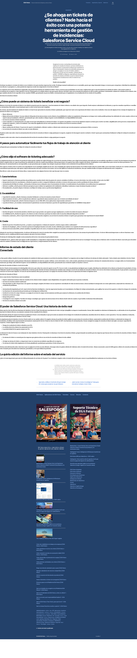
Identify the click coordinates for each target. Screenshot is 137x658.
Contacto (85, 394)
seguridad (71, 372)
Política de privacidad (52, 636)
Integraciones (61, 370)
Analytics (68, 365)
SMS (74, 372)
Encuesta (60, 369)
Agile (61, 365)
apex (51, 610)
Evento (61, 615)
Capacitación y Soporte (97, 2)
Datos (75, 367)
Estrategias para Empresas (77, 475)
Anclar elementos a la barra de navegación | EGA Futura (51, 579)
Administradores (40, 610)
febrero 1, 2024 (74, 54)
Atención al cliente (64, 366)
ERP (63, 369)
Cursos (72, 394)
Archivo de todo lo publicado (45, 628)
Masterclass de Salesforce (77, 480)
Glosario (78, 394)
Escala (66, 369)
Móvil (74, 370)
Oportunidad (39, 620)
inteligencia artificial (68, 370)
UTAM (59, 374)
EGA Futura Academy (76, 469)
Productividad (66, 371)
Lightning (41, 619)
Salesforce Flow (57, 372)
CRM (72, 367)
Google (65, 615)
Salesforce (105, 2)
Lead (37, 619)
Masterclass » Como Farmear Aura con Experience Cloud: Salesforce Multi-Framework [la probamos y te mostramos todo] (50, 465)
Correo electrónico (62, 367)
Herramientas (80, 369)
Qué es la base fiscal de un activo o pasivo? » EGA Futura (51, 606)
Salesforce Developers (76, 488)
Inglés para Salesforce (76, 477)
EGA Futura (27, 2)
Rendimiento (76, 371)
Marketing (46, 619)
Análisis (64, 365)
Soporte (77, 372)
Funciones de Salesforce (72, 369)
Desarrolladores (61, 614)
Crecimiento (68, 367)
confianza (46, 612)
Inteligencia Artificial (75, 478)
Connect (51, 612)
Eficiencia (78, 367)
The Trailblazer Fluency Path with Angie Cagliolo (49, 538)
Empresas (56, 369)
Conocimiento (77, 366)
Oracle (72, 482)
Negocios (77, 370)
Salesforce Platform (65, 372)
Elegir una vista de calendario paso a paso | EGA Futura (51, 568)
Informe (56, 370)
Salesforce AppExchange (77, 486)
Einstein (44, 615)
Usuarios (56, 374)
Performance (60, 371)
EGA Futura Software (75, 471)
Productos (88, 2)
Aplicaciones (72, 365)
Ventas (52, 624)
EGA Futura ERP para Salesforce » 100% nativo (48, 499)
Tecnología (81, 372)
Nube (80, 370)
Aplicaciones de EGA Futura (53, 394)
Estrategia (57, 615)
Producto (71, 371)
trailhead (48, 624)
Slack (62, 622)
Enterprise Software (75, 473)
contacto (56, 367)
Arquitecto (63, 610)
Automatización (71, 366)
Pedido (55, 371)
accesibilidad (57, 365)
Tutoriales (65, 394)
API (53, 610)
